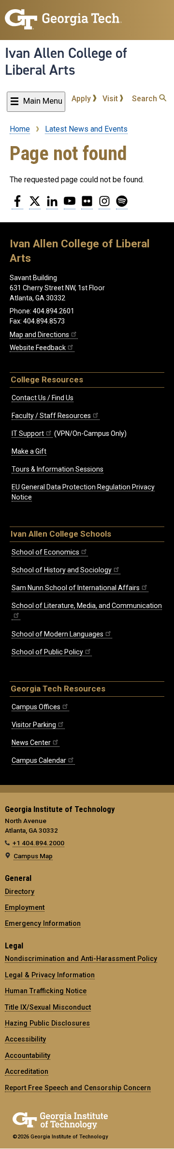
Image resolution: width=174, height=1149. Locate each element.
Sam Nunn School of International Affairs (76, 588)
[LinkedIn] (52, 205)
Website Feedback (38, 347)
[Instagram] (104, 205)
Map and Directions (39, 334)
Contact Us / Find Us (42, 398)
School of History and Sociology (62, 570)
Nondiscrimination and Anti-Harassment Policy (81, 958)
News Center (31, 742)
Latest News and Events (86, 129)
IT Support (28, 433)
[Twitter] (35, 205)
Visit (111, 98)
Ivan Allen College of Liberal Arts (66, 61)
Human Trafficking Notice (46, 991)
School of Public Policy (47, 652)
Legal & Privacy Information (50, 975)
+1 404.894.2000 (38, 843)
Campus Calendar (39, 760)
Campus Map (33, 856)
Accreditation (26, 1071)
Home (20, 129)
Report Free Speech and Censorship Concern (78, 1088)
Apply (82, 98)
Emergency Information (43, 923)
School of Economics (45, 552)
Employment (24, 907)
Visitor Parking (34, 725)
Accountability (27, 1055)
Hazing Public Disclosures (47, 1023)
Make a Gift (29, 451)
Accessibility (25, 1039)
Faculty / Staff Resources (51, 415)
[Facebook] (17, 205)
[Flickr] (87, 205)
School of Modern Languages (57, 634)
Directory (19, 891)
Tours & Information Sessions (57, 469)
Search (145, 98)
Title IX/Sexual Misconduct (48, 1007)
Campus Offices (36, 707)
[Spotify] (122, 205)
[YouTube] (69, 205)
